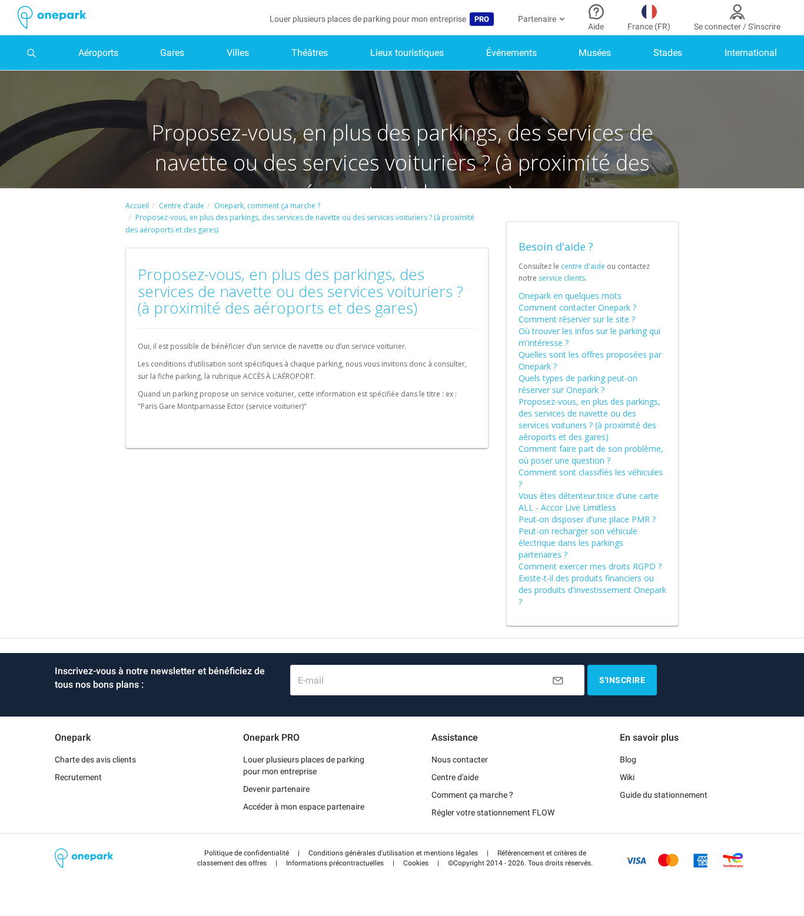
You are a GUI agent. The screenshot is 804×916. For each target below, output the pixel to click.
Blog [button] (628, 759)
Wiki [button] (627, 777)
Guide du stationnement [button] (663, 795)
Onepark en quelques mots (570, 295)
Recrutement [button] (78, 777)
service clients (562, 278)
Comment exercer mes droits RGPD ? (590, 566)
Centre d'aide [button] (455, 777)
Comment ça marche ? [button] (472, 795)
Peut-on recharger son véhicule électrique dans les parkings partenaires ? (578, 542)
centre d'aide (583, 266)
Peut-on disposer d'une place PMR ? (587, 519)
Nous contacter (459, 759)
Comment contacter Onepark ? (577, 307)
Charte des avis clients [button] (95, 759)
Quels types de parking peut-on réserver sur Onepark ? (578, 383)
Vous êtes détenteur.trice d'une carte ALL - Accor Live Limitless (589, 501)
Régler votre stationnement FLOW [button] (492, 812)
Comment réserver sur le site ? (577, 319)
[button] (246, 853)
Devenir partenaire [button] (276, 789)
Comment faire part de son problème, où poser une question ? (591, 454)
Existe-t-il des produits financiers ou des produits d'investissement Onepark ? (592, 589)
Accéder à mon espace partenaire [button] (303, 806)
